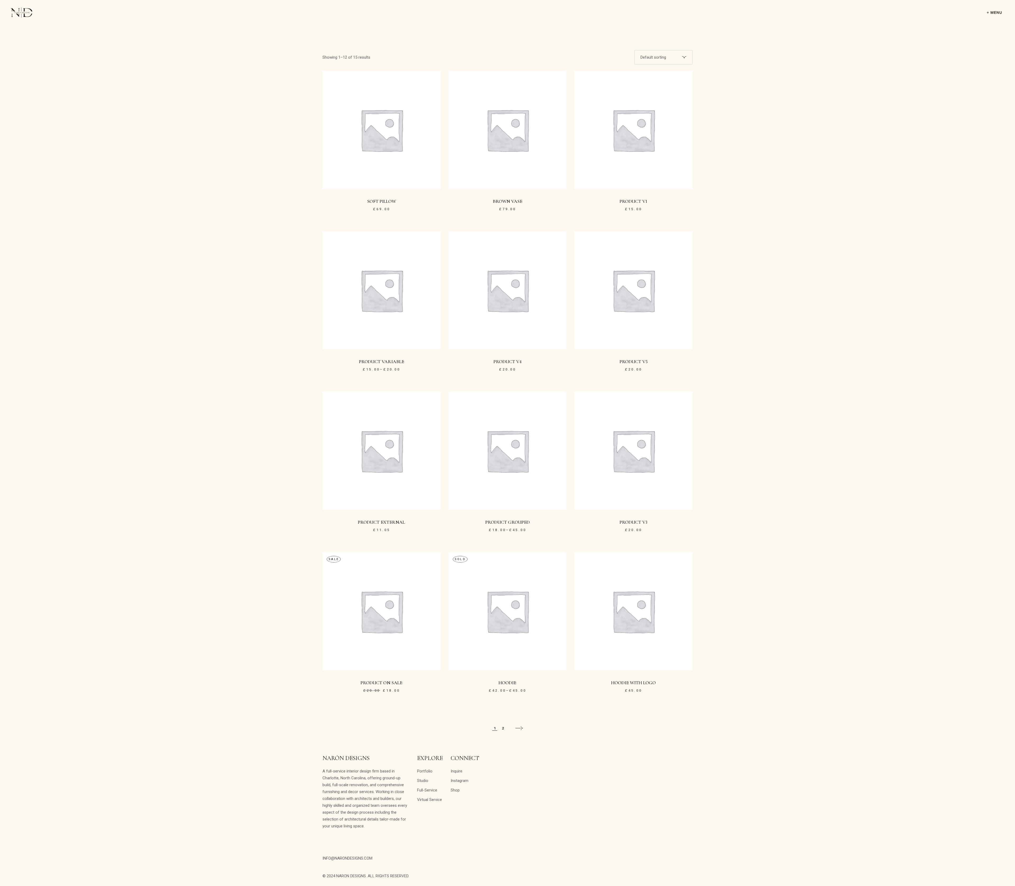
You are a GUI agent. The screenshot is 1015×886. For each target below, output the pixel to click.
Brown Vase (507, 201)
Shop (455, 790)
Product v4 (507, 361)
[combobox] (663, 57)
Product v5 (634, 361)
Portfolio (424, 771)
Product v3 (633, 522)
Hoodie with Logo (633, 683)
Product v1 (633, 201)
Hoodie (507, 683)
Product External (381, 522)
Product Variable (381, 361)
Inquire (456, 771)
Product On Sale (381, 683)
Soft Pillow (381, 201)
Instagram (459, 780)
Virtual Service (429, 799)
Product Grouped (507, 522)
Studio (422, 780)
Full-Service (427, 790)
